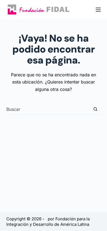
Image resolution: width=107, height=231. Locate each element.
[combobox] (48, 109)
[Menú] (98, 9)
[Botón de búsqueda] (95, 109)
